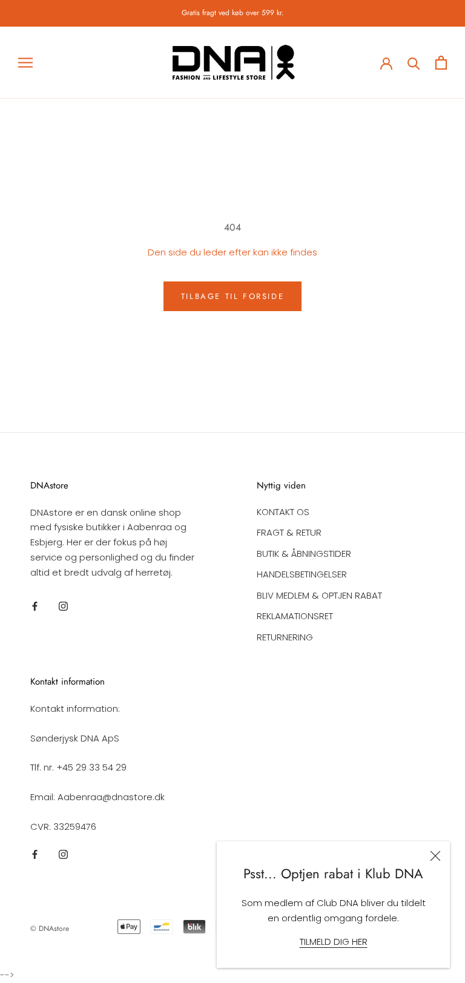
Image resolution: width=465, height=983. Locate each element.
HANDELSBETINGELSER (302, 574)
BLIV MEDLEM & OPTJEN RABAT (319, 595)
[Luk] (435, 855)
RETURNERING (285, 637)
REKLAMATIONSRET (295, 616)
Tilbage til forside (232, 296)
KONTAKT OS (283, 511)
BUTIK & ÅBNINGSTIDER (304, 553)
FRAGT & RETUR (289, 532)
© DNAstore (49, 928)
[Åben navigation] (25, 63)
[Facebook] (34, 605)
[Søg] (413, 62)
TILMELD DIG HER (334, 941)
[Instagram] (63, 605)
